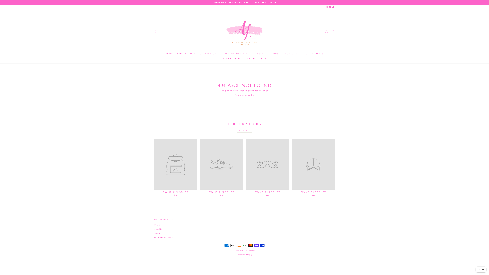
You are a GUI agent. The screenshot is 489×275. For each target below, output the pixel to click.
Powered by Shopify (244, 255)
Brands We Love (236, 53)
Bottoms (291, 53)
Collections (209, 53)
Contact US (159, 233)
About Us (158, 229)
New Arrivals (186, 53)
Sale (263, 58)
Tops (275, 53)
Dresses (260, 53)
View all (244, 130)
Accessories (232, 58)
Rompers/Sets (313, 53)
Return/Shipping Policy (164, 237)
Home (169, 53)
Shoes (251, 58)
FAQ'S (157, 225)
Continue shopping (245, 95)
